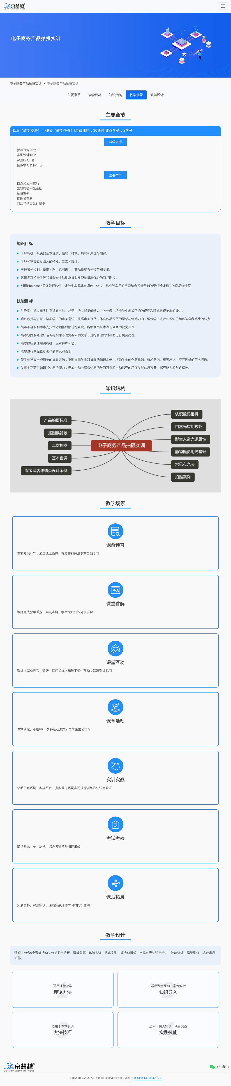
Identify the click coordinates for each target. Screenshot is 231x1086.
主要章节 (74, 95)
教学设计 (157, 95)
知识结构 (115, 95)
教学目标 (95, 95)
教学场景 (136, 95)
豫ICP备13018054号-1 (148, 1077)
